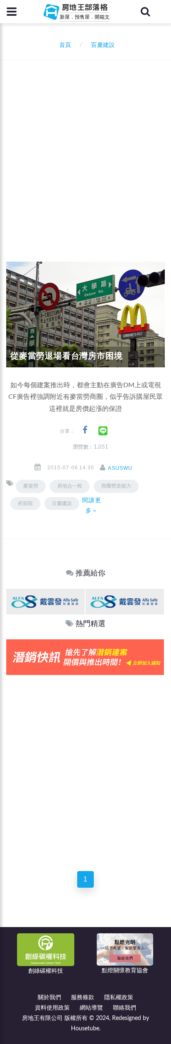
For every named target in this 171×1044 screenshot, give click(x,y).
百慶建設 (62, 503)
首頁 (63, 45)
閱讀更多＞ (91, 505)
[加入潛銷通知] (85, 657)
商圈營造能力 (116, 486)
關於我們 (49, 997)
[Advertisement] (85, 149)
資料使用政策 (52, 1008)
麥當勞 (30, 486)
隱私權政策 (118, 997)
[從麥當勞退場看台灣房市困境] (85, 314)
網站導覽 (91, 1008)
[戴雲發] (45, 601)
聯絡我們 (124, 1008)
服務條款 (82, 997)
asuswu (120, 468)
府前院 (25, 503)
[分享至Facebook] (85, 430)
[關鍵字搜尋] (145, 12)
